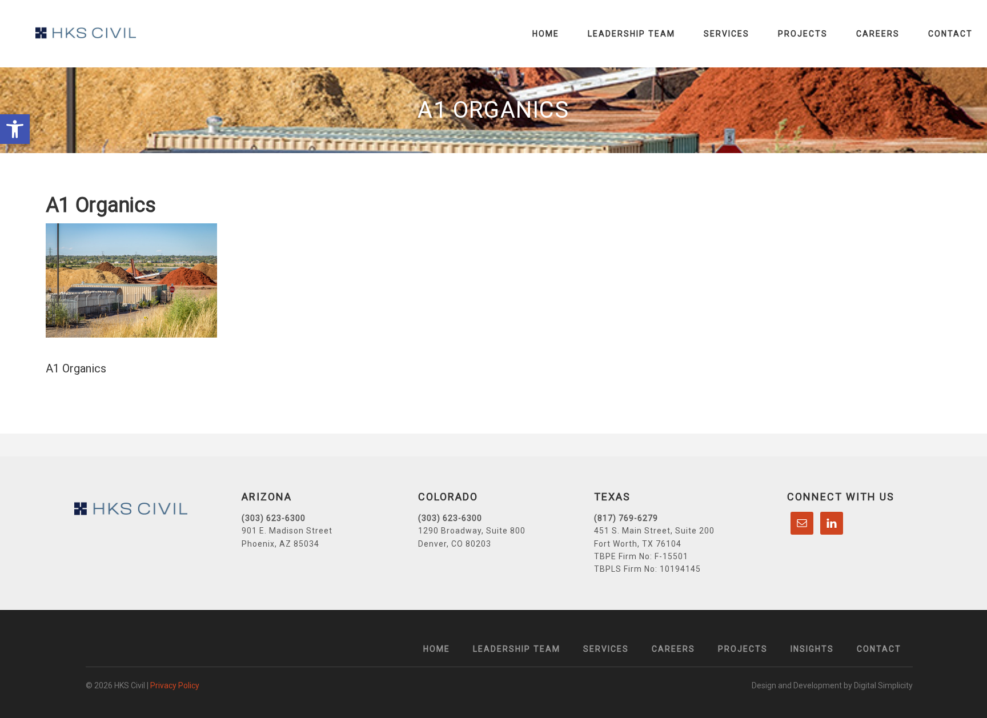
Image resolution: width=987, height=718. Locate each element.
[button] (15, 129)
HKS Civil (85, 33)
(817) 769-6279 (626, 518)
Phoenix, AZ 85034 (280, 543)
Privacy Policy (174, 685)
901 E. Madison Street (287, 530)
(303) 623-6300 (274, 518)
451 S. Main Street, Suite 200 (654, 530)
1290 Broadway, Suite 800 (471, 530)
